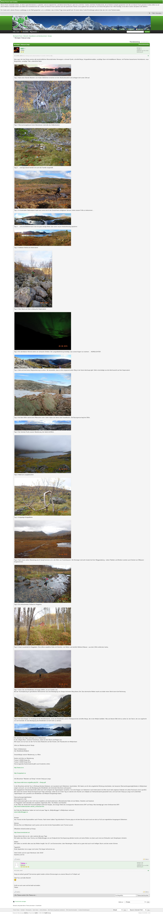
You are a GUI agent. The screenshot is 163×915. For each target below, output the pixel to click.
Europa (50, 36)
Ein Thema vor (31, 895)
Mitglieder (131, 29)
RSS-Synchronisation (71, 910)
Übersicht (25, 36)
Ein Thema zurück (20, 895)
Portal (115, 29)
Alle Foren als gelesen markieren (56, 910)
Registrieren (33, 31)
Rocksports (29, 910)
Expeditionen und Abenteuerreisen (38, 36)
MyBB (36, 912)
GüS (22, 48)
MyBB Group (47, 912)
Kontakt (23, 910)
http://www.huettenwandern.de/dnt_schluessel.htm (29, 806)
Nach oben (35, 910)
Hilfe (148, 29)
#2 (148, 870)
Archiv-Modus (43, 910)
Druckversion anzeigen (20, 901)
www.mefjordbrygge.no (21, 812)
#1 (148, 55)
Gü (51, 55)
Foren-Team (16, 910)
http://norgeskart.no (20, 773)
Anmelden (25, 31)
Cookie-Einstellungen (84, 910)
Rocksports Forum (17, 36)
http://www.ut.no (19, 767)
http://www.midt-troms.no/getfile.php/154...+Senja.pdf (30, 782)
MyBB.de (26, 912)
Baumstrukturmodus (144, 44)
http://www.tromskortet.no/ (22, 832)
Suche (122, 29)
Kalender (140, 29)
